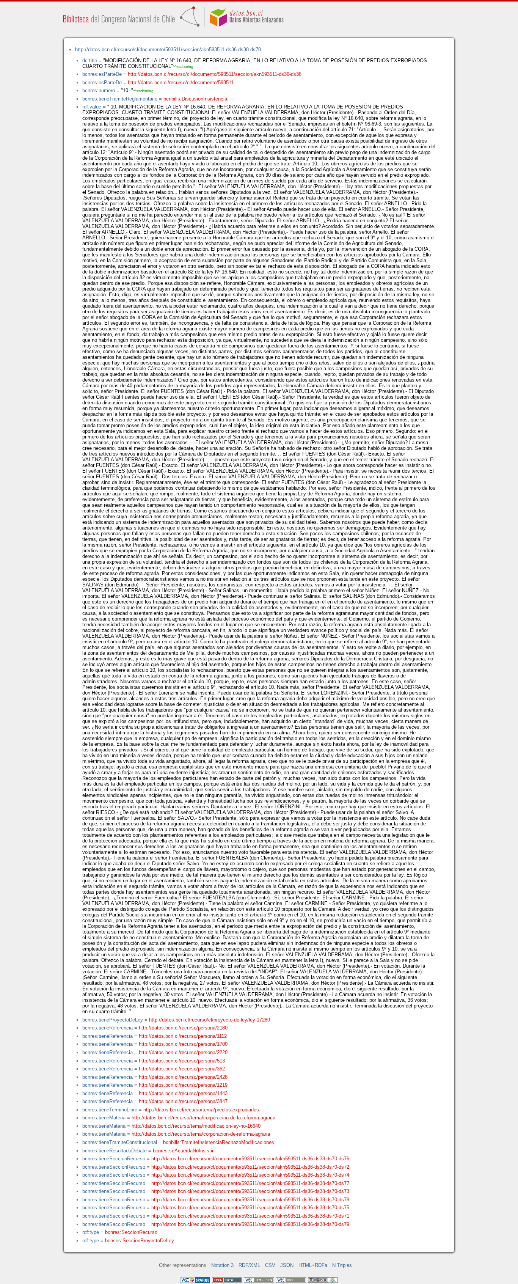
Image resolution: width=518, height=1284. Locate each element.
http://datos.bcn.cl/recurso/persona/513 (182, 1061)
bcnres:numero (98, 90)
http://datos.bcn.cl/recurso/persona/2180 (183, 1028)
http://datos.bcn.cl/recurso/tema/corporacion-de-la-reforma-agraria (203, 1118)
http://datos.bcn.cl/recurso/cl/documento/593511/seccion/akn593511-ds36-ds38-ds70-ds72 (250, 1167)
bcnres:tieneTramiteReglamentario (119, 99)
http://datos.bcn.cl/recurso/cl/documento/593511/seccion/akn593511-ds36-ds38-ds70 (168, 49)
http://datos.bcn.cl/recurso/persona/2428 (183, 1077)
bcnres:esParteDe (102, 74)
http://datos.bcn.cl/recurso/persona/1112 (183, 1036)
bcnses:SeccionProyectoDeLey (139, 1240)
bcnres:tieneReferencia (107, 1028)
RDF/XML (249, 1265)
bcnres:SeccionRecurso (131, 1232)
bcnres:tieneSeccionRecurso (113, 1158)
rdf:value (91, 107)
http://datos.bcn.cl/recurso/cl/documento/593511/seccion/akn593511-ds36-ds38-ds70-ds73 (250, 1191)
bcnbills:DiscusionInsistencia (195, 99)
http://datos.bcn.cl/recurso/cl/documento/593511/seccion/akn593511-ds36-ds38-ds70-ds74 (250, 1175)
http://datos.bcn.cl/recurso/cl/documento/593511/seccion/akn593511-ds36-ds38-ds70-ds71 (250, 1216)
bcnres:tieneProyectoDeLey (112, 1020)
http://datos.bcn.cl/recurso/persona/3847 (183, 1101)
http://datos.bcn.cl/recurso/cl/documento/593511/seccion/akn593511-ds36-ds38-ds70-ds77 (250, 1183)
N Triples (342, 1265)
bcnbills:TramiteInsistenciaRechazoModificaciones (218, 1142)
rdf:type (90, 1232)
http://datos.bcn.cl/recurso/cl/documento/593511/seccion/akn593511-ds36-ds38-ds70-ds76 (250, 1158)
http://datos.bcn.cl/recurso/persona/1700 (183, 1044)
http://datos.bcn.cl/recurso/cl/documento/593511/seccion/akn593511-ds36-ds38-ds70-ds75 (250, 1207)
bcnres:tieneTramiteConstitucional (119, 1142)
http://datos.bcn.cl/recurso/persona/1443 (183, 1093)
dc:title (89, 60)
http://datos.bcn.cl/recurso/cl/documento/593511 (181, 82)
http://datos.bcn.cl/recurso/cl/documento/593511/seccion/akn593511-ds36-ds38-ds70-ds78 (250, 1199)
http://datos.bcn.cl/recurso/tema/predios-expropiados (201, 1110)
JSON (287, 1265)
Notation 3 (222, 1265)
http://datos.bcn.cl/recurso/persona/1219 (183, 1085)
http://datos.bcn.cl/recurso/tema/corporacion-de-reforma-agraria (201, 1134)
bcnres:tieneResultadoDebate (114, 1151)
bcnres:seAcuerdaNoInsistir (183, 1151)
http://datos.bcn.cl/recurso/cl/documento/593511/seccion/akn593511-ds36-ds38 (214, 74)
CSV (270, 1265)
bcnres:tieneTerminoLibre (109, 1110)
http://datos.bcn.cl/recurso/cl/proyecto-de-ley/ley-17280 (209, 1020)
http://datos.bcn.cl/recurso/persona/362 (182, 1069)
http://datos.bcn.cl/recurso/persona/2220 (183, 1052)
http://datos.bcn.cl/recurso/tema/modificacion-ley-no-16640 (196, 1126)
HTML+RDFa (312, 1265)
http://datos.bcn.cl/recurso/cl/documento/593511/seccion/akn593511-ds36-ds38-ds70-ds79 (250, 1224)
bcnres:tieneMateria (104, 1118)
